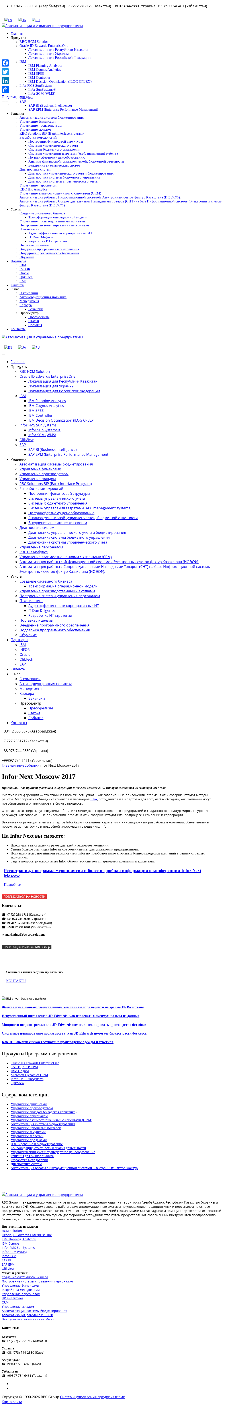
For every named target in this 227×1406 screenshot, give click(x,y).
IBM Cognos (20, 1071)
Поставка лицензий (34, 245)
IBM (23, 265)
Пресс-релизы (38, 317)
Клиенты (17, 285)
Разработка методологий (38, 137)
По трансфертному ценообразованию (56, 157)
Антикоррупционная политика (43, 297)
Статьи (33, 321)
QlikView (26, 97)
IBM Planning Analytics (45, 65)
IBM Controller (39, 77)
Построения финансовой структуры (55, 141)
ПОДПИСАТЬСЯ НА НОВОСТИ (24, 896)
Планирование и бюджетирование (37, 1144)
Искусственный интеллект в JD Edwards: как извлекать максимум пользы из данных (70, 1016)
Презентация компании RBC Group (27, 947)
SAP (23, 281)
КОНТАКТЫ (16, 981)
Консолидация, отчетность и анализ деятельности (48, 1148)
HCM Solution (12, 1231)
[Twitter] (12, 71)
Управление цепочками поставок (36, 1128)
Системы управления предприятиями (92, 1396)
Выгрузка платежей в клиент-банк (28, 1319)
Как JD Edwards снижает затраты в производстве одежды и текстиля (58, 1042)
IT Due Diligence (40, 237)
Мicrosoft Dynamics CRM (29, 1075)
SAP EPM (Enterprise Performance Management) (63, 109)
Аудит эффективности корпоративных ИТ (60, 233)
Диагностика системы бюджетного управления (64, 177)
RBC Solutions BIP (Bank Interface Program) (52, 133)
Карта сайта (12, 1401)
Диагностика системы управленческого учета (63, 181)
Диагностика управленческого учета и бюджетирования (71, 173)
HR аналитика (12, 1298)
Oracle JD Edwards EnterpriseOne (44, 45)
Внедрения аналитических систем (54, 165)
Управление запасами (27, 1136)
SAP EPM (8, 1264)
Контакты (18, 329)
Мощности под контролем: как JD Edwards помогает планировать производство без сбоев (74, 1025)
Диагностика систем (35, 169)
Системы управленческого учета (53, 145)
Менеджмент (29, 301)
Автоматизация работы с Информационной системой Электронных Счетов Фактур (74, 1168)
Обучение (27, 257)
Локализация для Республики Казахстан (58, 49)
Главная (17, 33)
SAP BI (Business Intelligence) (50, 105)
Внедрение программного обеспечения (49, 249)
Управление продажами (29, 1140)
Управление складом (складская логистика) (43, 1112)
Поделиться (12, 96)
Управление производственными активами (52, 221)
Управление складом (35, 129)
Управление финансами (38, 121)
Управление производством (41, 125)
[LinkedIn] (12, 80)
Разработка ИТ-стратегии (47, 241)
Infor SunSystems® (42, 89)
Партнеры (18, 261)
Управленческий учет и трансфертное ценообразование (53, 1152)
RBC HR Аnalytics (33, 189)
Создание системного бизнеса (42, 213)
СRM (5, 1302)
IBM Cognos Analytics (44, 69)
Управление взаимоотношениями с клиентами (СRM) (60, 193)
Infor (93, 799)
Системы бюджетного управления (54, 149)
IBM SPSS (36, 73)
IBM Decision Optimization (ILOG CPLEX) (60, 81)
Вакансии (35, 309)
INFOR (25, 269)
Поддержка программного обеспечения (49, 253)
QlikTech (26, 277)
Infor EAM (9, 1256)
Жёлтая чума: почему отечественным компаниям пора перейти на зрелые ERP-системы (73, 1007)
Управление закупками (28, 1132)
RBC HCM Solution (34, 41)
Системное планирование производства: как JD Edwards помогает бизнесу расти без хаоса (74, 1033)
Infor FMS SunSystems (36, 85)
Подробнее (12, 884)
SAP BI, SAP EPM (24, 1067)
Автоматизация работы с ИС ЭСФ (27, 1315)
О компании (29, 293)
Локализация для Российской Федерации (59, 57)
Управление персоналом (38, 185)
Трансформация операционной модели (57, 217)
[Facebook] (12, 63)
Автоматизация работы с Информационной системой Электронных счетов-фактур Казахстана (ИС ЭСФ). (100, 197)
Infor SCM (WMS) (41, 93)
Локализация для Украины (48, 53)
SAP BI (6, 1260)
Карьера (26, 305)
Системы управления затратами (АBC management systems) (73, 153)
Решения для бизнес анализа (32, 1156)
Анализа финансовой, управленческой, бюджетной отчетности (76, 161)
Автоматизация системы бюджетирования (52, 117)
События (35, 325)
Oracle (24, 273)
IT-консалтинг (30, 229)
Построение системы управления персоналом (54, 225)
